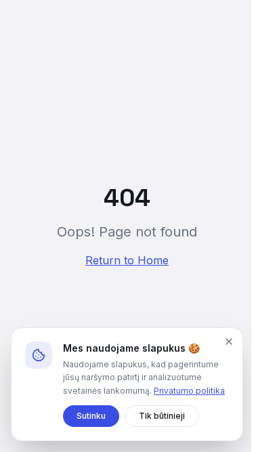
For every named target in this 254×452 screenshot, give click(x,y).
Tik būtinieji (162, 416)
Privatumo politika (189, 391)
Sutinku (91, 416)
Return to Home (127, 260)
